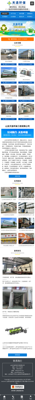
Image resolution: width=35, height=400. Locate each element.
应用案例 (4, 16)
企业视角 (13, 16)
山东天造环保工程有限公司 (14, 381)
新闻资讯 (29, 13)
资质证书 (21, 16)
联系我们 (29, 16)
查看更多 (17, 355)
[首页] (4, 397)
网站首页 (4, 13)
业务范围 (21, 13)
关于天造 (13, 13)
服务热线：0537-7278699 (19, 39)
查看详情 (17, 176)
